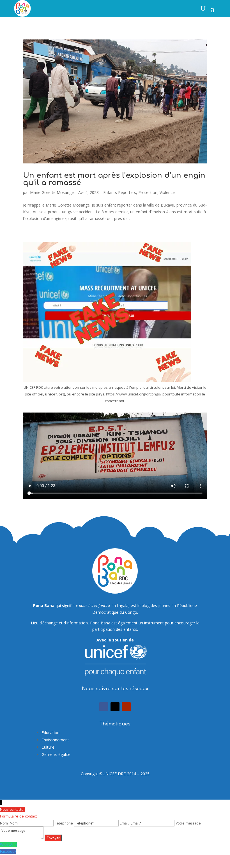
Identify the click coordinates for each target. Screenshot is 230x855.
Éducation (50, 732)
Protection (147, 192)
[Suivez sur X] (115, 706)
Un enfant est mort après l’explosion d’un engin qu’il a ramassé (114, 179)
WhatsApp (8, 844)
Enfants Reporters (119, 192)
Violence (167, 192)
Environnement (55, 739)
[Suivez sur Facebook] (103, 706)
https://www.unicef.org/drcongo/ (134, 394)
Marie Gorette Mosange (52, 192)
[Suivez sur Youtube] (126, 706)
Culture (48, 747)
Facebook (8, 851)
